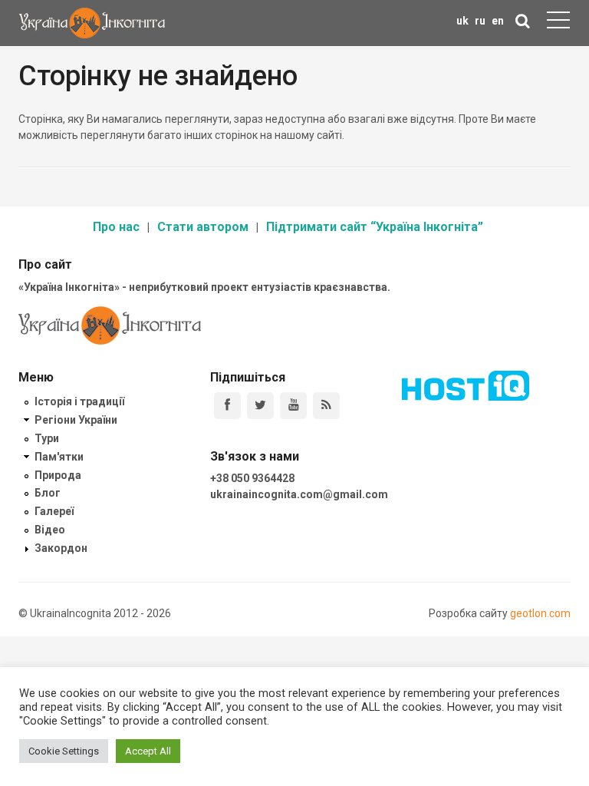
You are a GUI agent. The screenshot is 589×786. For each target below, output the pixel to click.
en (498, 21)
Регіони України (76, 420)
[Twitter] (260, 405)
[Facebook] (227, 405)
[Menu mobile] (558, 23)
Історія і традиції (79, 401)
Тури (47, 438)
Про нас (116, 227)
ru (480, 21)
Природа (58, 475)
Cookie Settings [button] (63, 751)
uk (462, 21)
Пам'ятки (59, 457)
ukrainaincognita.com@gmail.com (299, 494)
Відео (50, 529)
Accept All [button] (148, 751)
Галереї (54, 511)
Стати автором (202, 227)
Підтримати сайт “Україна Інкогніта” (374, 227)
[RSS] (326, 405)
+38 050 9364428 (252, 478)
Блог (48, 493)
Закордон (61, 548)
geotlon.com (540, 613)
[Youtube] (293, 405)
